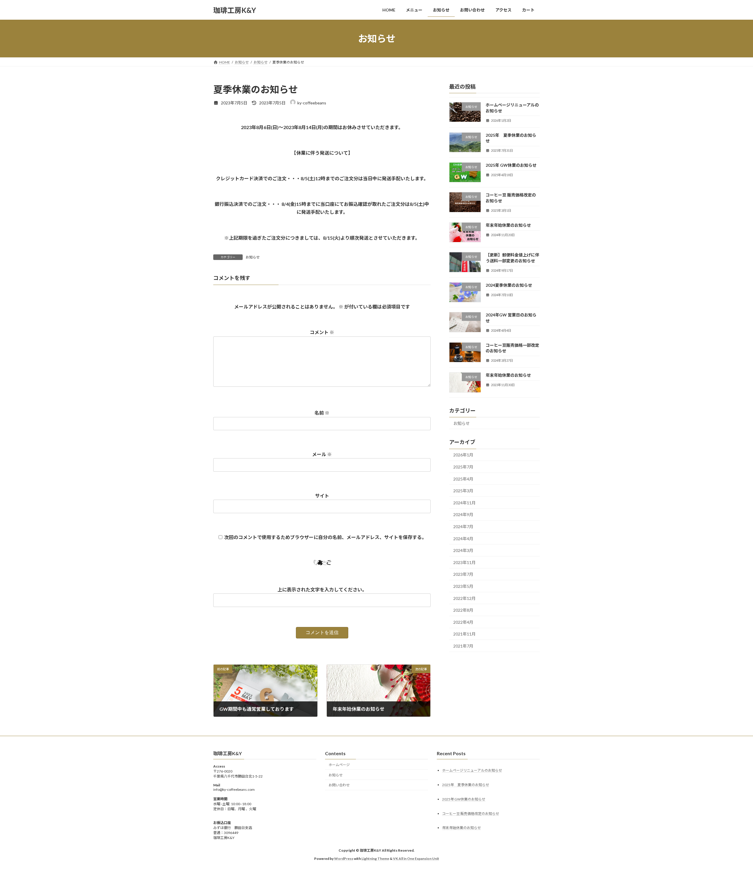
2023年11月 (464, 562)
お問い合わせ (339, 785)
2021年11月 (464, 634)
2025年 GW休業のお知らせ (511, 165)
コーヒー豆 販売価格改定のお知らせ (470, 813)
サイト (322, 495)
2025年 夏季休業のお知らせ (465, 785)
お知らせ (253, 257)
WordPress (343, 858)
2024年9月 (463, 514)
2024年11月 (464, 502)
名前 (321, 413)
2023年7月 (463, 574)
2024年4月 (463, 538)
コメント (322, 332)
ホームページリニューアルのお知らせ (472, 770)
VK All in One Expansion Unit (416, 858)
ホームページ (339, 765)
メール (322, 454)
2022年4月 (463, 622)
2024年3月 (463, 550)
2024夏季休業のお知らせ (509, 285)
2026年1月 (463, 455)
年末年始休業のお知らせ (508, 225)
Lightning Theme (375, 858)
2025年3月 (463, 490)
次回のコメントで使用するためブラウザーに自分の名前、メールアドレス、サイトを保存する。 (325, 537)
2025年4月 (463, 478)
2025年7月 (463, 466)
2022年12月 (464, 598)
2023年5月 (463, 586)
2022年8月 (463, 610)
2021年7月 (463, 645)
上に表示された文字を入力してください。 (322, 589)
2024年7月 (463, 526)
